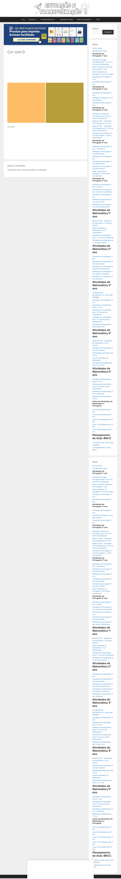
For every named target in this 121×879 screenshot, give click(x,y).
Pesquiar (95, 28)
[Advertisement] (45, 69)
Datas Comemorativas (84, 19)
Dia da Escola (97, 48)
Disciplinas (32, 19)
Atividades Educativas (47, 19)
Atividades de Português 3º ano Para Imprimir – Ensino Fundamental (102, 135)
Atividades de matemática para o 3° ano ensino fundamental (101, 312)
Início (23, 19)
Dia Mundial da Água (99, 51)
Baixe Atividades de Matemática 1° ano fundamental (99, 230)
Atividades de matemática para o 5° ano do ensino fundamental (101, 386)
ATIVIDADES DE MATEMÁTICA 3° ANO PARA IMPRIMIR (102, 295)
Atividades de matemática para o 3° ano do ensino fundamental (101, 319)
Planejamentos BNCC (66, 19)
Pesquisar (107, 32)
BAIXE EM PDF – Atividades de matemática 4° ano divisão (102, 343)
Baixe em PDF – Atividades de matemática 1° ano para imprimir (102, 223)
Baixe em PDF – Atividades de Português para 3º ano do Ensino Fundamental (102, 128)
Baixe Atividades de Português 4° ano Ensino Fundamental (101, 173)
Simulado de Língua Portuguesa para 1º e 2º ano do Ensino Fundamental (102, 62)
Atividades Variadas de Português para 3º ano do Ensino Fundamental (101, 116)
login (24, 170)
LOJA (97, 19)
